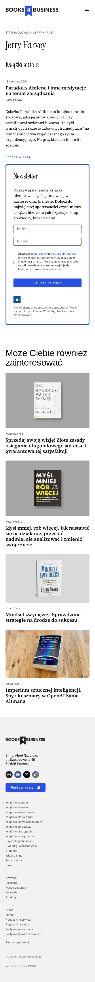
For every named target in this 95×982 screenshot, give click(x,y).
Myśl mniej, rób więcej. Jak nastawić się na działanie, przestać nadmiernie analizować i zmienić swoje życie (47, 536)
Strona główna (18, 32)
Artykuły (11, 897)
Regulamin (37, 253)
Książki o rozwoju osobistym (24, 822)
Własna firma (14, 855)
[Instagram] (9, 774)
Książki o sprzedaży (18, 826)
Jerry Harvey (14, 100)
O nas (9, 910)
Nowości (11, 878)
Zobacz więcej (18, 157)
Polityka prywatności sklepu (24, 934)
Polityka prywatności (19, 929)
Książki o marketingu (19, 817)
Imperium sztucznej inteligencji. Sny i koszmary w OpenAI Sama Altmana (44, 695)
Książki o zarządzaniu (20, 836)
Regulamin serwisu (18, 919)
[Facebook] (17, 774)
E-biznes (11, 851)
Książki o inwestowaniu (21, 812)
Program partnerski (18, 942)
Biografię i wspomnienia (21, 846)
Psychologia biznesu (19, 841)
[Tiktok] (35, 774)
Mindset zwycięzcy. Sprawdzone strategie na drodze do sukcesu (43, 617)
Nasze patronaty (16, 887)
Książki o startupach (19, 831)
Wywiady (11, 892)
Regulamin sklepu (17, 924)
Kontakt (10, 915)
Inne (8, 865)
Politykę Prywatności (63, 253)
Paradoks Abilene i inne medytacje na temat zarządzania (46, 90)
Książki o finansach (18, 807)
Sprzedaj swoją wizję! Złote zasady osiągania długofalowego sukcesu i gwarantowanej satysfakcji (46, 445)
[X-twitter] (26, 774)
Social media (14, 860)
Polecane (11, 883)
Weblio (32, 966)
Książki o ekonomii (17, 802)
